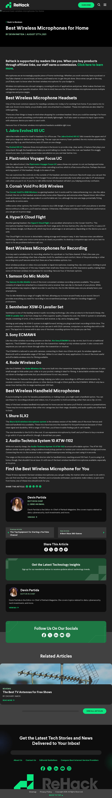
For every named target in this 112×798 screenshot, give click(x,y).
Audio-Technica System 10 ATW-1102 (47, 447)
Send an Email (37, 504)
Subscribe (86, 5)
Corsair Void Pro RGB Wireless (23, 192)
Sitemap (32, 792)
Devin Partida (16, 34)
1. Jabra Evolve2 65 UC (25, 131)
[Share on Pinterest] (40, 486)
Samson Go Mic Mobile (20, 282)
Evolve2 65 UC (16, 147)
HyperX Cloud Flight (40, 223)
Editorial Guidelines (48, 760)
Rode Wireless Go (33, 369)
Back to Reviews (14, 22)
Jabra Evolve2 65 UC (70, 137)
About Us (18, 760)
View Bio (31, 517)
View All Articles (94, 711)
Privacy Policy (46, 792)
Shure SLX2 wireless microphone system (28, 422)
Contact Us (31, 760)
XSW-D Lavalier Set (14, 316)
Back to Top (55, 795)
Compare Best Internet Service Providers (79, 760)
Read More (7, 700)
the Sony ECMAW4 (60, 341)
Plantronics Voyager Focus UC (43, 164)
